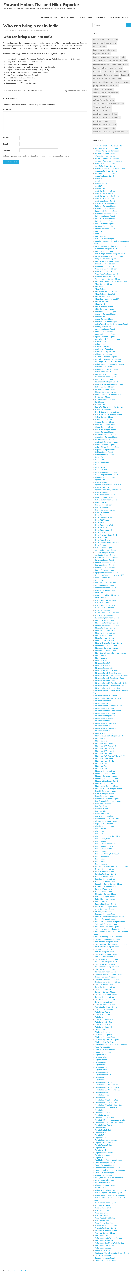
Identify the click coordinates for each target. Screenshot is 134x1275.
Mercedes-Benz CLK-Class (105, 681)
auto (114, 43)
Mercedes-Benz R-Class (104, 703)
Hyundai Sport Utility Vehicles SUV (108, 490)
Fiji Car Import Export (103, 397)
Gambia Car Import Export (105, 419)
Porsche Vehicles (101, 901)
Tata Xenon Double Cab (104, 1019)
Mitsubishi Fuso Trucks (104, 743)
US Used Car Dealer (102, 1205)
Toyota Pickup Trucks (103, 1125)
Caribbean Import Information (106, 276)
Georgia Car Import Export (105, 422)
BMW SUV (99, 234)
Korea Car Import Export (104, 565)
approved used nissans (102, 43)
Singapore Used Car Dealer (105, 964)
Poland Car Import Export (105, 899)
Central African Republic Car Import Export (111, 281)
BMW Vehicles (100, 236)
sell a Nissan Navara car (109, 86)
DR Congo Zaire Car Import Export (108, 362)
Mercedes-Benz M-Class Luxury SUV (109, 698)
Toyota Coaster (101, 1067)
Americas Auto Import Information (108, 161)
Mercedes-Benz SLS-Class (105, 713)
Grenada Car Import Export (105, 434)
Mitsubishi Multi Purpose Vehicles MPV (110, 756)
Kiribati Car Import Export (105, 563)
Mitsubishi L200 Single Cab (105, 751)
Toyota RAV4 (100, 1135)
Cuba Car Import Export (104, 332)
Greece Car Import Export (104, 432)
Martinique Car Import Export (106, 645)
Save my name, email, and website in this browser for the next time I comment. (37, 156)
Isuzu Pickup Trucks (102, 540)
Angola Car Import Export (105, 166)
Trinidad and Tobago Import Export (108, 1160)
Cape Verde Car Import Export (106, 274)
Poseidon (24, 1271)
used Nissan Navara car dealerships (106, 118)
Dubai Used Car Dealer (103, 372)
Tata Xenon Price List (103, 1025)
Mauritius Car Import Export (106, 650)
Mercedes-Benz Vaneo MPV (105, 723)
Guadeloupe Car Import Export (106, 437)
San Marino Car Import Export (106, 942)
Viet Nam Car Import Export (105, 1233)
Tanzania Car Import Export (105, 1009)
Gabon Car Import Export (104, 417)
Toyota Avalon (101, 1057)
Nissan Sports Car (102, 856)
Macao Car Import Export (105, 620)
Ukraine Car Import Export (105, 1185)
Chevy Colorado (101, 289)
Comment (7, 110)
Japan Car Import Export (104, 552)
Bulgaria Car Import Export (105, 259)
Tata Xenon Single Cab (103, 1027)
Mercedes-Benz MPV (103, 701)
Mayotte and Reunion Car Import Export (110, 653)
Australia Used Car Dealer (105, 198)
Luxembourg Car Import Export (107, 618)
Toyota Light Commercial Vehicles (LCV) (110, 1120)
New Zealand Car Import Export (107, 819)
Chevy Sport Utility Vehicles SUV (107, 299)
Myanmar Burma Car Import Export (108, 788)
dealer (122, 57)
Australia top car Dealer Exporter (107, 196)
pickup (95, 86)
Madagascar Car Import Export (107, 625)
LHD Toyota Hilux (102, 603)
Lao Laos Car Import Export (105, 583)
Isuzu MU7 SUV (101, 537)
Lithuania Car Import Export (105, 615)
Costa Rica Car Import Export (106, 322)
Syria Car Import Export (104, 1002)
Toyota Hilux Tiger (102, 1095)
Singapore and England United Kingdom (108, 103)
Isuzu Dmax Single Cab (103, 530)
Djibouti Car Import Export (105, 354)
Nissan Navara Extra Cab (104, 846)
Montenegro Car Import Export (107, 778)
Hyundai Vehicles (101, 492)
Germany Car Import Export (105, 424)
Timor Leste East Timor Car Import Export (111, 1045)
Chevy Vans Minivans (103, 301)
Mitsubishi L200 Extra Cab (105, 748)
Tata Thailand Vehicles (104, 1014)
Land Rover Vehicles (102, 578)
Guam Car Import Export (104, 440)
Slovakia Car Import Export (105, 969)
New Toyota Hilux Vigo (104, 816)
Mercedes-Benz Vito (103, 731)
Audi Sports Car (101, 183)
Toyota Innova (100, 1110)
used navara (106, 107)
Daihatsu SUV (100, 344)
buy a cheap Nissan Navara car (105, 50)
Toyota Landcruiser (102, 1112)
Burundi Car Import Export (105, 264)
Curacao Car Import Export (105, 334)
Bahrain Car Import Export (105, 209)
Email (6, 144)
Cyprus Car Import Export (105, 337)
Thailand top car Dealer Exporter (107, 1040)
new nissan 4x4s (121, 71)
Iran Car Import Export (103, 505)
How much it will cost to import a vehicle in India (23, 91)
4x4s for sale (113, 39)
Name (6, 138)
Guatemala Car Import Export (106, 442)
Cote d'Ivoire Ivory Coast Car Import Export (111, 324)
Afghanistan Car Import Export (107, 148)
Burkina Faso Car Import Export (107, 261)
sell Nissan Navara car (101, 96)
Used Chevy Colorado (103, 1208)
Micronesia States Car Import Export (109, 736)
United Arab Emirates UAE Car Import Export (112, 1190)
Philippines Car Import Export (106, 894)
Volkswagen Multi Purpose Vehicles (108, 1238)
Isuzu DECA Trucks (102, 520)
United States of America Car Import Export (111, 1195)
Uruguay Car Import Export (105, 1203)
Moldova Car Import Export (105, 771)
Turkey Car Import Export (104, 1165)
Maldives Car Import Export (105, 633)
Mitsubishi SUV (101, 763)
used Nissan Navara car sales (104, 128)
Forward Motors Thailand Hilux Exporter (41, 4)
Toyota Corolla (101, 1070)
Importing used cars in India (75, 91)
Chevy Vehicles (100, 304)
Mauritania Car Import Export (106, 648)
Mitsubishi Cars (101, 741)
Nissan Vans (100, 861)
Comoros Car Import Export (105, 314)
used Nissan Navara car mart (104, 121)
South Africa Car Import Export (107, 979)
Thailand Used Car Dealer (105, 1042)
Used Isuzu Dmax (101, 1213)
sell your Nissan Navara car (103, 100)
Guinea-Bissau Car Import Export (107, 447)
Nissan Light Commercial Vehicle (107, 836)
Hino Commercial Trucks (104, 455)
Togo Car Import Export (104, 1047)
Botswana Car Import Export (106, 249)
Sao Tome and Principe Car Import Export (111, 944)
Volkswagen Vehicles (103, 1248)
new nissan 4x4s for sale (102, 75)
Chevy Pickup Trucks (103, 296)
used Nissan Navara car (102, 110)
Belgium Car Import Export (105, 219)
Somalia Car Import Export (105, 977)
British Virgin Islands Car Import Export (110, 254)
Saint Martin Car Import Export (107, 927)
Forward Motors (49, 18)
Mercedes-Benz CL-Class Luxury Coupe (109, 678)
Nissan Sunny (100, 859)
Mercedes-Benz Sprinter (104, 718)
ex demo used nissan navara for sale (107, 64)
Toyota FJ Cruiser (102, 1072)
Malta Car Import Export (104, 638)
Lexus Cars (99, 593)
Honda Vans (100, 467)
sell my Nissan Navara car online (105, 93)
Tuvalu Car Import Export (104, 1173)
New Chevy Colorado (103, 804)
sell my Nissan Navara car (103, 89)
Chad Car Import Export (104, 284)
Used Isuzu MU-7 (101, 1215)
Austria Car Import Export (105, 201)
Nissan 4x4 (124, 75)
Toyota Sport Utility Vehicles (106, 1140)
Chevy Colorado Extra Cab (105, 294)
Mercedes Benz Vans (103, 665)
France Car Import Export (104, 409)
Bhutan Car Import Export (105, 229)
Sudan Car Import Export (104, 989)
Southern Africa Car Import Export (108, 982)
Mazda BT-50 (100, 655)
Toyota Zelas (100, 1158)
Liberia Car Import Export (104, 608)
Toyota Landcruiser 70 (103, 1115)
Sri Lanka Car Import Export (105, 987)
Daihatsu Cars (100, 342)
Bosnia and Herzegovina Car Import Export (111, 246)
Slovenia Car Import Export (105, 972)
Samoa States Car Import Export (107, 939)
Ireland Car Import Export (105, 510)
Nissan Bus (99, 831)
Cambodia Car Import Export (106, 266)
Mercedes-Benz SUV (103, 721)
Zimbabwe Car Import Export (106, 1261)
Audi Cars (99, 178)
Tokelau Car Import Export (105, 1050)
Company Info (100, 316)
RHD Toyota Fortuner (103, 912)
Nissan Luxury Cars (102, 839)
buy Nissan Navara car (101, 54)
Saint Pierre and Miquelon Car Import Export (112, 929)
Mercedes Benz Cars (103, 660)
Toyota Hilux (100, 1080)
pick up (126, 82)
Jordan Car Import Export (105, 555)
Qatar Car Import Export (104, 909)
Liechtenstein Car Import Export (107, 613)
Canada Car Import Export (105, 271)
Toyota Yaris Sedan (102, 1155)
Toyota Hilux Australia (103, 1082)
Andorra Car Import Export (105, 163)
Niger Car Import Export (104, 824)
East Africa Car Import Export (106, 374)
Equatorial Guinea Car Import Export (109, 384)
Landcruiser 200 (101, 580)
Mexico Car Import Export (105, 733)
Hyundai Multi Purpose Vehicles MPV (109, 485)
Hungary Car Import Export (105, 477)
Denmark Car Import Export (105, 352)
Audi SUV (98, 186)
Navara (111, 71)
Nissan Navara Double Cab (105, 844)
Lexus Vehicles (100, 598)
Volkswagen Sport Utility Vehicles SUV (109, 1243)
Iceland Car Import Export (105, 495)
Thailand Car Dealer (102, 1032)
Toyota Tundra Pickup (103, 1145)
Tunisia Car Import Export (105, 1163)
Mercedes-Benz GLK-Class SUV (107, 696)
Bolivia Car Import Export (104, 239)
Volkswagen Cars (101, 1235)
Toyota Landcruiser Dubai (105, 1117)
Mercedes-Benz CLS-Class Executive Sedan (111, 683)
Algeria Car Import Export (105, 156)
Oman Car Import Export (104, 871)
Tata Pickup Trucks (102, 1012)
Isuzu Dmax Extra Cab (103, 527)
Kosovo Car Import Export (105, 568)
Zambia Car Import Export (105, 1258)
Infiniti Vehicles (101, 502)
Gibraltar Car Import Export (105, 429)
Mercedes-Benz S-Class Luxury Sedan (109, 706)
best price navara (99, 46)
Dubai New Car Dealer (103, 367)
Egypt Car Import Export (104, 379)
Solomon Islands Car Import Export (108, 974)
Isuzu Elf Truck (100, 532)
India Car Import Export (40, 30)
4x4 (94, 39)
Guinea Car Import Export (105, 445)
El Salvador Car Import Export (106, 382)
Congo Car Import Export (104, 319)
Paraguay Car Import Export (105, 886)
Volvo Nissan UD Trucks (104, 1250)
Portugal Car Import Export (105, 904)
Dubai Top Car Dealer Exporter (106, 369)
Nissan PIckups (101, 851)
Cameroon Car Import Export (106, 269)
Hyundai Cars (100, 480)
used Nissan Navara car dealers (105, 114)
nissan (116, 75)
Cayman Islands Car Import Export (108, 279)
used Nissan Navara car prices (104, 125)
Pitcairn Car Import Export (105, 896)
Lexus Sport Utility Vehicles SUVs (107, 595)
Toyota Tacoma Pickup (104, 1143)
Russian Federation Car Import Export (109, 917)
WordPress (14, 1271)
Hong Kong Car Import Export (106, 475)
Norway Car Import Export (105, 869)
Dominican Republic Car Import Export (109, 359)
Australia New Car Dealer (104, 193)
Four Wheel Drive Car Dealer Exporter (109, 407)
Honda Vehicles (101, 470)
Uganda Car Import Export (105, 1175)
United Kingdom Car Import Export (108, 1193)
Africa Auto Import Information (107, 151)
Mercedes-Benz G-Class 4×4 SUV (107, 688)
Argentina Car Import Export (106, 171)
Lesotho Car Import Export (105, 590)
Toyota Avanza (101, 1060)
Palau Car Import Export (104, 876)
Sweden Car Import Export (105, 997)
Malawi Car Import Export (105, 628)
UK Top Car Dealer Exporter (105, 1180)
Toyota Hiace (100, 1077)
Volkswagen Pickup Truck (104, 1240)
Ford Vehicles (100, 404)
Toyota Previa (100, 1132)
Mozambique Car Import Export (107, 786)
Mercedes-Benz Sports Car (105, 716)
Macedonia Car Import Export (106, 623)
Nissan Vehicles (101, 864)
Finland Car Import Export (105, 399)
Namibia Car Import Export (105, 791)
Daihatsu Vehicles (102, 347)
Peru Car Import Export (104, 891)
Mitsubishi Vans (101, 766)
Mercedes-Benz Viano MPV (105, 728)
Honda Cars (99, 457)
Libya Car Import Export (104, 610)
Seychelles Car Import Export (106, 954)
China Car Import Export (104, 309)
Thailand (96, 107)
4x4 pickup (102, 39)
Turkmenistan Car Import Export (107, 1168)
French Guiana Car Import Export (107, 412)
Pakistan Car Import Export (105, 874)
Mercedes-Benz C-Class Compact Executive (111, 676)
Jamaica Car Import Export (105, 550)
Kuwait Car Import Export (105, 570)
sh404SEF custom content (105, 957)
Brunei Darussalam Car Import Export (109, 256)
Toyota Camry (100, 1062)
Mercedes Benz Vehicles (104, 668)
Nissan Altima (100, 829)
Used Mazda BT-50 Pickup (105, 1218)
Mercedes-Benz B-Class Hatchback (108, 673)
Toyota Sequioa (101, 1137)
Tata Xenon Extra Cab (103, 1022)
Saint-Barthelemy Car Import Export (108, 937)
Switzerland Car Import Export (106, 999)
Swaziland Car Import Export (106, 994)
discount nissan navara (102, 61)
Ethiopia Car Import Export (105, 392)
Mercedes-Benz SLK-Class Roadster (108, 711)
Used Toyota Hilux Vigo (104, 1223)
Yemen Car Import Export (104, 1255)
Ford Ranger (100, 402)
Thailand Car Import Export (105, 1037)
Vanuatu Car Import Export (105, 1228)
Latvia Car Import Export (104, 585)
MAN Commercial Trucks (104, 640)
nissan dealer (98, 79)
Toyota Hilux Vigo (102, 1097)
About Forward (68, 18)
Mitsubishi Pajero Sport (104, 758)
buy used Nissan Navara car (103, 57)
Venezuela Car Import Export (106, 1230)
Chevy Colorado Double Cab (106, 291)
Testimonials (100, 1030)
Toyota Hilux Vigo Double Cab (106, 1100)
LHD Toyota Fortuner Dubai (105, 600)
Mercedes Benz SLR (102, 663)
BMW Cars (99, 231)
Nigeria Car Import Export (105, 826)
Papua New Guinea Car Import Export (109, 884)
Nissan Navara (100, 841)
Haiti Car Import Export (104, 452)
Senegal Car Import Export (105, 949)
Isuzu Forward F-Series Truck (106, 535)
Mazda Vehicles (101, 658)
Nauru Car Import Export (104, 794)
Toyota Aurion (100, 1055)
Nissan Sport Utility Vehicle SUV (107, 854)
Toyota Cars (100, 1065)
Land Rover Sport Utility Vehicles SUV (109, 575)
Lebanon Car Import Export (105, 588)
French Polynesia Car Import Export (108, 414)
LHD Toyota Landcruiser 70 (105, 605)
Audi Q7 (98, 181)
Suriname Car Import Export (105, 992)
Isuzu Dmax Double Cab (104, 525)
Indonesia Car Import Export (106, 500)
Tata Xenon (99, 1017)
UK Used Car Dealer (102, 1183)
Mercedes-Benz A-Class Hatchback (108, 670)
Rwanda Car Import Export (105, 919)
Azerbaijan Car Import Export (106, 204)
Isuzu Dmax (99, 522)
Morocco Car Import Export (105, 783)
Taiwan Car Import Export (105, 1004)
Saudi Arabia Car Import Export (107, 947)
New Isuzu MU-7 (101, 811)
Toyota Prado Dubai (103, 1130)
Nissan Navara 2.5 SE (113, 79)
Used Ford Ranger (102, 1210)
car (117, 57)
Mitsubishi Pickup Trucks (104, 761)
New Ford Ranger (101, 806)
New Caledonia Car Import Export (108, 801)
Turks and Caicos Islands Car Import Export (111, 1170)
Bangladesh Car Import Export (106, 211)
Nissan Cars (99, 834)
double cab (117, 61)
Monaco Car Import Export (105, 773)
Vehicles (99, 18)
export (125, 64)
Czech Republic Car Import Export (108, 339)
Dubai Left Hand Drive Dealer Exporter (109, 364)
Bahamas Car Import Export (105, 206)
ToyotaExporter (23, 30)
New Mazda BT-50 (102, 814)
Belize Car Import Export (104, 221)
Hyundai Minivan (101, 482)
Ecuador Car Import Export (105, 377)
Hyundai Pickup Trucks (103, 487)
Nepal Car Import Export (104, 796)
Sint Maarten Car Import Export (107, 967)
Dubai (125, 61)
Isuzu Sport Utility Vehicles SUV (107, 542)
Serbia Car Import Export (104, 952)
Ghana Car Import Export (104, 427)
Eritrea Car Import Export (104, 387)
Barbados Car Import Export (106, 214)
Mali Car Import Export (104, 635)
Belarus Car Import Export (105, 216)
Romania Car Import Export (105, 914)
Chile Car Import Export (104, 306)
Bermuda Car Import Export (105, 226)
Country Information (118, 18)
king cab (96, 71)
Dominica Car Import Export (106, 357)
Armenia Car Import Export (105, 173)
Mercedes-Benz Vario (103, 726)
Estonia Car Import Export (105, 389)
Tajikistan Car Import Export (106, 1007)
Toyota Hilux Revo (102, 1092)
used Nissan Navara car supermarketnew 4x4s (110, 132)
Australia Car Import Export (105, 191)
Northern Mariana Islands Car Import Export (112, 866)
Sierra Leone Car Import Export (107, 959)
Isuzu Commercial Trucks (104, 517)
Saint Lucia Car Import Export (106, 924)
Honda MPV (99, 460)
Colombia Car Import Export (106, 311)
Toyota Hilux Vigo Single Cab (106, 1107)
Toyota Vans (100, 1148)
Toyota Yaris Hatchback (104, 1153)
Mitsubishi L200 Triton (103, 753)
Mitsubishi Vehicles (102, 768)
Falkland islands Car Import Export (108, 394)
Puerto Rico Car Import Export (106, 907)
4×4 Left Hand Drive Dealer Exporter (108, 146)
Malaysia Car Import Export (105, 630)
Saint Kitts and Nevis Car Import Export (110, 922)
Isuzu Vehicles (100, 545)
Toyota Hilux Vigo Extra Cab (106, 1102)
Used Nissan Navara (103, 1220)
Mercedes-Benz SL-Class (104, 708)
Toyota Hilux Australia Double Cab (108, 1085)
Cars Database (85, 18)
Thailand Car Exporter (103, 1035)
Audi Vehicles (100, 188)
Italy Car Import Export (104, 547)
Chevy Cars (99, 286)
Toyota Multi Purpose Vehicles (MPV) (109, 1122)
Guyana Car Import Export (105, 450)
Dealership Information (104, 349)
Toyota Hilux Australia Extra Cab (107, 1087)
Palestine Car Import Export (105, 879)
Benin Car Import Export (104, 224)
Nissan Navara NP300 (103, 849)
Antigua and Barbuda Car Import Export (110, 168)
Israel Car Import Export (104, 512)
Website (6, 150)
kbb (94, 68)
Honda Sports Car (102, 462)
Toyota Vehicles (101, 1150)
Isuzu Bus (98, 515)
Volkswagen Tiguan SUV (104, 1245)
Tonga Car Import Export (104, 1052)
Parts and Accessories (103, 889)
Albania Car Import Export (105, 153)
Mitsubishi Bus (100, 738)
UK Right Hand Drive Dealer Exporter (109, 1178)
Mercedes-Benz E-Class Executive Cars (109, 686)
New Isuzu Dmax (101, 809)
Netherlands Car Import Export (107, 799)
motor (103, 71)
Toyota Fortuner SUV (103, 1075)
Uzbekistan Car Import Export (106, 1225)
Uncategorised (100, 1188)
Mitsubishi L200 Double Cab (105, 746)
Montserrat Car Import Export (106, 781)
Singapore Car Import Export (106, 962)
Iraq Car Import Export (103, 507)
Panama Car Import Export (105, 881)
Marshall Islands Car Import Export (108, 643)
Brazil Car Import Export (104, 251)
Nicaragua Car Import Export (106, 821)
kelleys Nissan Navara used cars (110, 68)
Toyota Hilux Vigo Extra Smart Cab (108, 1105)
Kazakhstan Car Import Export (106, 558)
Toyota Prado (100, 1127)
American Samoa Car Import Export (108, 158)
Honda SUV (99, 465)
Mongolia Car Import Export (106, 776)
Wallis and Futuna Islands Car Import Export (112, 1253)
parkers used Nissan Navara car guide (107, 82)
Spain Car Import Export (104, 984)
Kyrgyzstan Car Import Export (106, 573)
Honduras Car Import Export (106, 472)
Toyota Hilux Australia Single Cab (108, 1090)
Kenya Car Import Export (104, 560)
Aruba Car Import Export (104, 176)
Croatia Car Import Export (105, 329)
